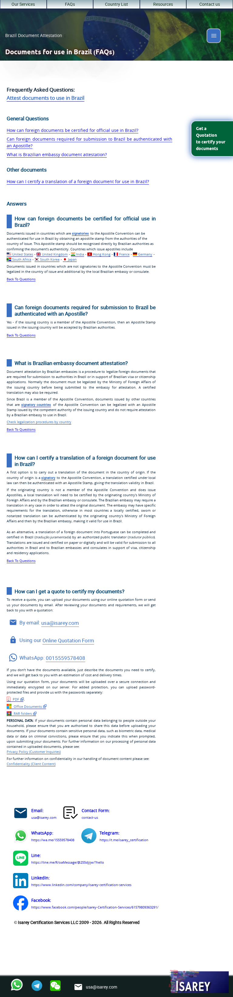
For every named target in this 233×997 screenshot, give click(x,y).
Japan (72, 259)
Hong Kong (101, 254)
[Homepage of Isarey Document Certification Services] (198, 982)
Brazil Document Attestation (33, 35)
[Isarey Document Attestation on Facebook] (20, 904)
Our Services (23, 4)
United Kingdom (55, 254)
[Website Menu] (214, 36)
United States (22, 254)
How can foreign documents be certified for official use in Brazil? (72, 130)
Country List (116, 4)
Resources (163, 4)
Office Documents (27, 706)
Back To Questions (21, 279)
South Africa (21, 259)
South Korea (49, 259)
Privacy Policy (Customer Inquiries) (34, 752)
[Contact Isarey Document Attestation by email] (20, 814)
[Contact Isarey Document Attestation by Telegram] (89, 836)
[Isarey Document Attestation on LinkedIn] (20, 881)
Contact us (209, 4)
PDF (15, 699)
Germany (145, 254)
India (80, 254)
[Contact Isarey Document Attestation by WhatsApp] (20, 836)
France (124, 254)
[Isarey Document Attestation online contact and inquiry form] (71, 814)
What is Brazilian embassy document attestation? (57, 154)
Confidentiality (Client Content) (31, 764)
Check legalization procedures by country (39, 422)
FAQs (70, 4)
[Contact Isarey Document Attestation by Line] (20, 859)
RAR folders (22, 713)
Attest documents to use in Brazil (45, 97)
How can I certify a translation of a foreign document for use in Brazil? (78, 181)
